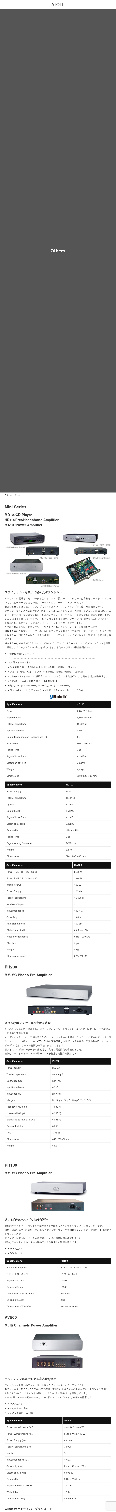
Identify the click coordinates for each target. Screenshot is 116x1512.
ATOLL (58, 4)
